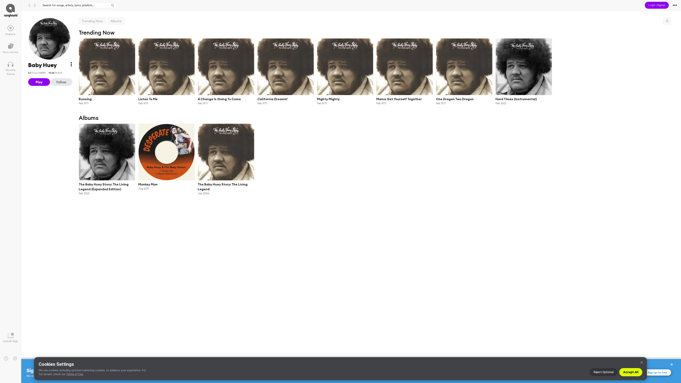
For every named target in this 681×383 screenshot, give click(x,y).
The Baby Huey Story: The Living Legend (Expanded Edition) (104, 186)
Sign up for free (657, 372)
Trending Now (92, 21)
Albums (115, 21)
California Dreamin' (272, 99)
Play (39, 82)
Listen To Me (148, 99)
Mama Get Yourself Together (399, 99)
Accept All (630, 372)
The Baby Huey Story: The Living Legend (223, 186)
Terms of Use (74, 374)
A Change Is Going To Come (219, 99)
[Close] (641, 362)
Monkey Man (148, 184)
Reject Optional (604, 372)
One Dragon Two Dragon (455, 99)
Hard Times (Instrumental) (516, 99)
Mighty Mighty (328, 99)
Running (85, 99)
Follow (61, 82)
